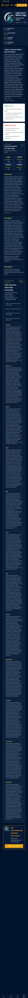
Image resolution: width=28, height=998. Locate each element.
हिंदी (22, 1)
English (26, 1)
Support (24, 996)
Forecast (10, 996)
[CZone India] (5, 5)
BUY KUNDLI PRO (20, 5)
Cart (17, 996)
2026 (21, 281)
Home (4, 996)
